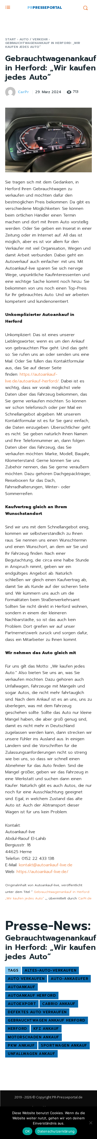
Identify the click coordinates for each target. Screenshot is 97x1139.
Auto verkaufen (26, 978)
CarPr (23, 92)
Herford (17, 1028)
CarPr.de (85, 898)
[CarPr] (11, 92)
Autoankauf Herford (32, 995)
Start (10, 39)
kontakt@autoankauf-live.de (45, 865)
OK (27, 1131)
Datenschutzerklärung (56, 1131)
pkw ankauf (21, 1045)
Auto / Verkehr (33, 39)
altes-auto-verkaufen (50, 970)
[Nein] (90, 1122)
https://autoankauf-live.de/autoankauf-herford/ (32, 377)
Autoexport (22, 1004)
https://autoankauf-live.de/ (42, 872)
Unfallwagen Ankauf (31, 1053)
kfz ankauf (46, 1028)
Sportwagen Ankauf (64, 1045)
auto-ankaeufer (69, 978)
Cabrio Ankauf (59, 1004)
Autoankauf (21, 987)
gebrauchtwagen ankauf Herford (46, 1020)
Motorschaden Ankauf (33, 1037)
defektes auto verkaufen (37, 1012)
